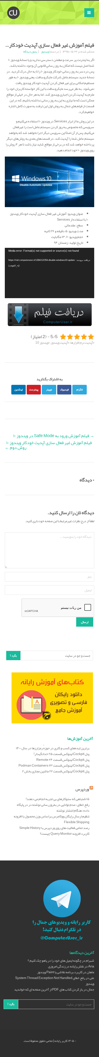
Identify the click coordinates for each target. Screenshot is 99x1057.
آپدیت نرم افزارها (81, 342)
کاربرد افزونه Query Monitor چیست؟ (64, 833)
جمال (90, 989)
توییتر (49, 389)
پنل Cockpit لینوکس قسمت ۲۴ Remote (62, 759)
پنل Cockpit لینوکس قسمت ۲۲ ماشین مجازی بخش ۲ (55, 771)
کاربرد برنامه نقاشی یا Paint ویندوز (59, 972)
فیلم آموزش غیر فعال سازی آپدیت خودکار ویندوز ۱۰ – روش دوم (48, 445)
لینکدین (18, 389)
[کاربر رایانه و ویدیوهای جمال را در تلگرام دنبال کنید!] (61, 910)
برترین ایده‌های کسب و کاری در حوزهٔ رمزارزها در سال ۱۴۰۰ (52, 748)
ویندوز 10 (41, 342)
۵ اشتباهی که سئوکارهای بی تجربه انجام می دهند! (57, 798)
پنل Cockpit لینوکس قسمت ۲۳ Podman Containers (54, 765)
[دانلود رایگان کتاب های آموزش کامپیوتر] (52, 699)
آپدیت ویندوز (59, 342)
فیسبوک (64, 389)
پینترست (33, 389)
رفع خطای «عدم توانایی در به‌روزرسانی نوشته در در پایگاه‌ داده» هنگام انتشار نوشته (53, 807)
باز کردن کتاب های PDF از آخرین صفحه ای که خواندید (48, 989)
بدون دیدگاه (30, 51)
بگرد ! (13, 655)
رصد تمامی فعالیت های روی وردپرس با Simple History (54, 827)
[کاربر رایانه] (13, 7)
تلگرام (79, 389)
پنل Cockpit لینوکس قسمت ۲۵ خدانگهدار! (61, 753)
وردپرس (82, 789)
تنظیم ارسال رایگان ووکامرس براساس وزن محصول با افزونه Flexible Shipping (51, 819)
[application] (49, 273)
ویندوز (45, 51)
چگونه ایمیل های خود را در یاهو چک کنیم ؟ (54, 960)
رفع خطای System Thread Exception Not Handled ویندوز (54, 980)
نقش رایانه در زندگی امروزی (66, 966)
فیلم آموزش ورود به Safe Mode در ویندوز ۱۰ (53, 435)
